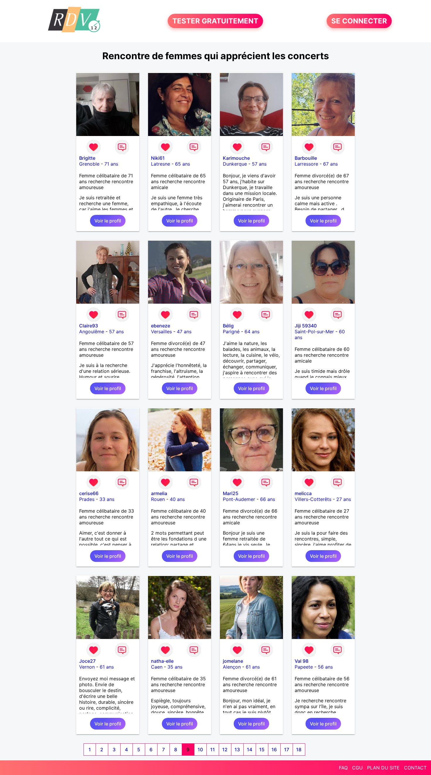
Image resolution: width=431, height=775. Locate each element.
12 (225, 749)
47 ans (184, 331)
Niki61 (158, 158)
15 (261, 749)
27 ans (343, 499)
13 (237, 749)
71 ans (111, 164)
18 (298, 749)
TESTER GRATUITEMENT (215, 21)
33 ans (106, 499)
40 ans (177, 499)
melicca (303, 493)
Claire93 (88, 326)
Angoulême (91, 331)
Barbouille (306, 158)
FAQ (343, 768)
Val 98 (301, 661)
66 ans (267, 499)
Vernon (87, 667)
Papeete (304, 667)
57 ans (259, 164)
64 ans (252, 331)
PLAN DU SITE (383, 768)
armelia (159, 493)
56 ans (325, 667)
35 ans (174, 667)
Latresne (160, 164)
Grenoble (89, 164)
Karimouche (236, 158)
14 (249, 749)
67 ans (330, 164)
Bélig (228, 326)
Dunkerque (235, 164)
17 (286, 749)
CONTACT (415, 768)
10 (200, 749)
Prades (86, 499)
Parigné (231, 331)
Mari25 (230, 493)
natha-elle (162, 661)
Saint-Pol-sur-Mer (314, 331)
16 (274, 749)
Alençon (232, 667)
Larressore (306, 164)
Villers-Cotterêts (313, 499)
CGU (357, 768)
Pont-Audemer (239, 499)
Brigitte (87, 158)
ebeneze (160, 326)
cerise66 (89, 493)
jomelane (233, 661)
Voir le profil (107, 221)
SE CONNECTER (359, 21)
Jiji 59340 (306, 326)
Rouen (158, 499)
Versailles (161, 331)
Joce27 (87, 661)
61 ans (107, 667)
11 (212, 749)
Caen (156, 667)
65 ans (182, 164)
